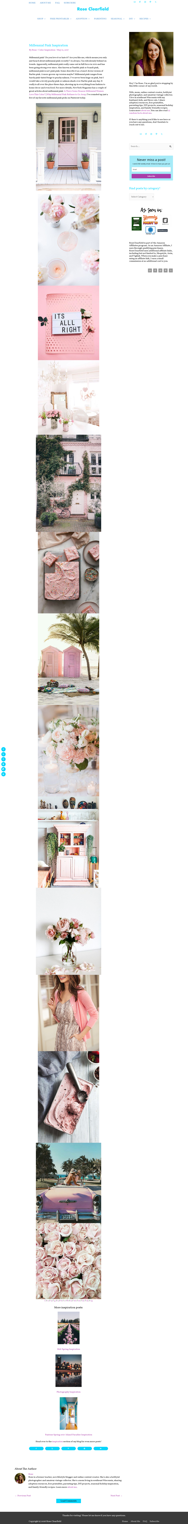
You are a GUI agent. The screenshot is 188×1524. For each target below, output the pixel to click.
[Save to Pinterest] (68, 1448)
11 (79, 1300)
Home (125, 1521)
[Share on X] (52, 1448)
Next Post (116, 1495)
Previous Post (23, 1495)
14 (91, 1300)
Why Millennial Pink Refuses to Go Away (66, 94)
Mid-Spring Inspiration (68, 1349)
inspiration (57, 1441)
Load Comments (69, 1500)
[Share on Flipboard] (3, 769)
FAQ (145, 1521)
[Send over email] (101, 1448)
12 (83, 1300)
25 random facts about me (149, 112)
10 (75, 1300)
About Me (135, 1521)
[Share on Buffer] (84, 1448)
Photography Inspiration (69, 1392)
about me (72, 1487)
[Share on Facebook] (36, 1448)
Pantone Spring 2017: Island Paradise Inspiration (68, 1434)
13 (87, 1300)
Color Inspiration (46, 50)
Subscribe (151, 176)
